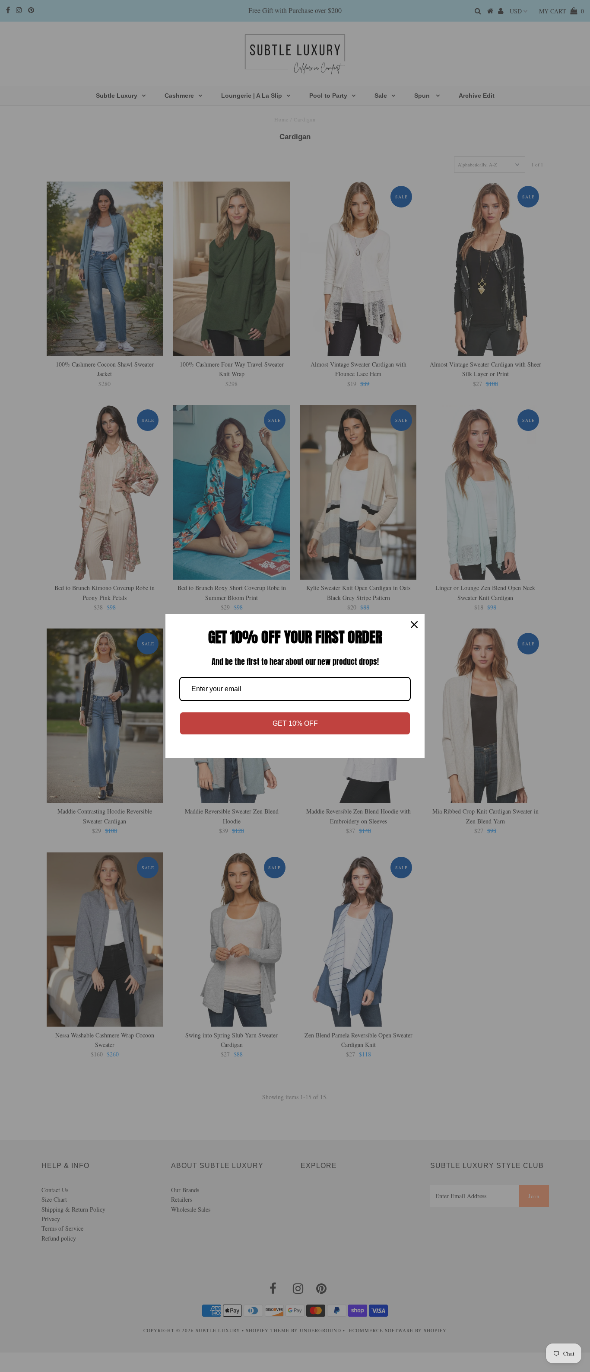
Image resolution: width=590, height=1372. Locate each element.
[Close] (414, 624)
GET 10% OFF (295, 723)
